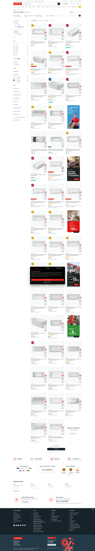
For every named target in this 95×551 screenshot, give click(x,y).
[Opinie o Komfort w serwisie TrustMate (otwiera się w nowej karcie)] (47, 470)
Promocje (68, 6)
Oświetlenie (38, 6)
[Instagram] (18, 525)
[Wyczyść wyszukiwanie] (56, 4)
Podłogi (22, 6)
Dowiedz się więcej (51, 276)
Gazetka (64, 6)
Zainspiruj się (59, 6)
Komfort (14, 9)
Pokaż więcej (56, 449)
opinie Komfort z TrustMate (49, 466)
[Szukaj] (59, 4)
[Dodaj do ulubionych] (46, 25)
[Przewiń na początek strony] (93, 510)
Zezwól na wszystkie (47, 279)
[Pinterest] (20, 525)
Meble (30, 6)
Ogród (55, 6)
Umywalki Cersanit (68, 488)
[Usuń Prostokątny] (32, 21)
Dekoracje (47, 6)
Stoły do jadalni (50, 485)
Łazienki (18, 6)
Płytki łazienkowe (68, 485)
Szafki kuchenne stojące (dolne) (35, 488)
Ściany (26, 6)
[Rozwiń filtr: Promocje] (27, 23)
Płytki (14, 6)
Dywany (43, 6)
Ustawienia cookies (47, 282)
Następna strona (73, 433)
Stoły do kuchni (33, 485)
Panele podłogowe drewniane (18, 485)
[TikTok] (23, 525)
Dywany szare (50, 488)
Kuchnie (33, 6)
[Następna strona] (64, 452)
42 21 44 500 (65, 1)
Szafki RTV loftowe (16, 488)
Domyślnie (71, 12)
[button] (65, 3)
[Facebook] (14, 525)
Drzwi (51, 6)
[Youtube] (16, 525)
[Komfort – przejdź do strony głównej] (17, 538)
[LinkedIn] (25, 525)
